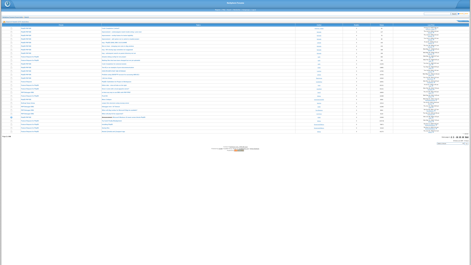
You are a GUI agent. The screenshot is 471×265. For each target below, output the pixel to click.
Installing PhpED (107, 124)
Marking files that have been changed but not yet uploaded (121, 60)
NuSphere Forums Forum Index (13, 17)
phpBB (220, 148)
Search (229, 10)
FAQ (223, 10)
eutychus (319, 113)
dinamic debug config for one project (114, 57)
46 (463, 137)
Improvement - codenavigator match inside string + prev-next (122, 32)
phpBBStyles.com (244, 148)
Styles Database (254, 148)
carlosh (319, 42)
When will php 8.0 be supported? (112, 113)
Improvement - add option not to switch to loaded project (120, 39)
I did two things (107, 78)
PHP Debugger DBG (27, 92)
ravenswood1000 (319, 99)
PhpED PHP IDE (26, 28)
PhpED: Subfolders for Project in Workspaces (116, 81)
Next (466, 137)
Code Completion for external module (114, 64)
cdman (319, 74)
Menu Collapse (106, 99)
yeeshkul (319, 89)
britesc (319, 96)
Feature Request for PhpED (30, 57)
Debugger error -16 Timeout (111, 106)
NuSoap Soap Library (28, 103)
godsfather (319, 81)
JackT (319, 92)
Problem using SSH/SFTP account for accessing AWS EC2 (120, 74)
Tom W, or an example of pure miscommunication (118, 67)
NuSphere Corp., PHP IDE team (238, 146)
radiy (319, 57)
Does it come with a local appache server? (115, 89)
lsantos (319, 103)
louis (319, 85)
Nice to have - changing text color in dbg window (118, 46)
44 (457, 137)
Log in (254, 10)
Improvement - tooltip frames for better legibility (117, 35)
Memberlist (236, 10)
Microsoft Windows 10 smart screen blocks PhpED (129, 117)
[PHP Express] (239, 150)
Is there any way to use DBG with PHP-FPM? (116, 92)
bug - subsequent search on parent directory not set (119, 53)
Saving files (105, 128)
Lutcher (319, 71)
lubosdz (319, 32)
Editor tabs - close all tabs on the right (114, 85)
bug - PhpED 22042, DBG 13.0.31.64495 (114, 42)
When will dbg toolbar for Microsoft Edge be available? (119, 110)
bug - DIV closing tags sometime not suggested (117, 49)
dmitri (319, 67)
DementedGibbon (319, 124)
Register (218, 10)
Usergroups (246, 10)
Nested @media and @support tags (113, 131)
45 (460, 137)
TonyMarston (319, 110)
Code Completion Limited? (110, 28)
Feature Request (26, 81)
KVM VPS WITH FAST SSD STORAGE (114, 71)
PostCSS (105, 96)
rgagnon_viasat (319, 28)
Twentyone (319, 78)
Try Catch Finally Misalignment (112, 121)
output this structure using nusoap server (115, 103)
